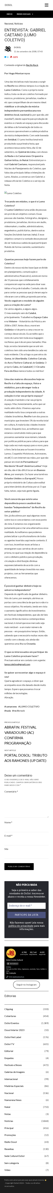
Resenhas (9, 1149)
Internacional (11, 1079)
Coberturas (10, 1016)
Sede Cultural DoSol (14, 1155)
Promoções (10, 1135)
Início (9, 14)
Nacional (9, 1093)
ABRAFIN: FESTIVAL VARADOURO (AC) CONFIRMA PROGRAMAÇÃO (20, 735)
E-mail (8, 835)
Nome (8, 822)
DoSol (8, 5)
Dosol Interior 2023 (14, 1030)
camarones (11, 706)
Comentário (11, 791)
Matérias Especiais (14, 1086)
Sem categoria (11, 1163)
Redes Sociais (23, 14)
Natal (7, 1106)
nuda (8, 710)
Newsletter (12, 21)
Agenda (26, 21)
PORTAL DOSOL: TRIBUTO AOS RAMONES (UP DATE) (25, 758)
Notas (7, 1114)
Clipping (8, 1009)
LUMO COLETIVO (29, 706)
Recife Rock (32, 65)
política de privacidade (20, 926)
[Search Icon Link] (36, 22)
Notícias (8, 1120)
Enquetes (9, 1058)
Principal (8, 1128)
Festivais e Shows (13, 1065)
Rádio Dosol (10, 1141)
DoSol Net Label (12, 1037)
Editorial (8, 1051)
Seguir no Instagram (26, 984)
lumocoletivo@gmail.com (17, 664)
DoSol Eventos (11, 1023)
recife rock (19, 710)
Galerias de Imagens (14, 1071)
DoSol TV (9, 1044)
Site (6, 848)
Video (7, 1169)
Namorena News (12, 1100)
